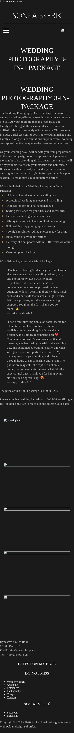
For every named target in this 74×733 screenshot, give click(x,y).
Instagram (12, 715)
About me (12, 684)
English (69, 30)
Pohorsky (29, 726)
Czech (62, 30)
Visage (10, 694)
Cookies (11, 697)
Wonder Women (16, 681)
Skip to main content (11, 1)
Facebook (12, 712)
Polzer (10, 726)
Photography (14, 691)
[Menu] (37, 30)
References (13, 687)
